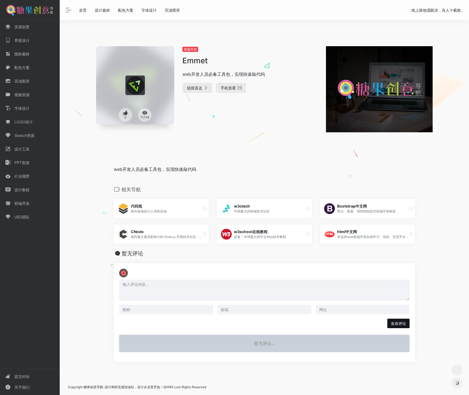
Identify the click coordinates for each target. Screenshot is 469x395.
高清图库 (172, 10)
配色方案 (125, 10)
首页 (83, 10)
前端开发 (190, 49)
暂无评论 (132, 253)
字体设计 (149, 10)
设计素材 (102, 10)
